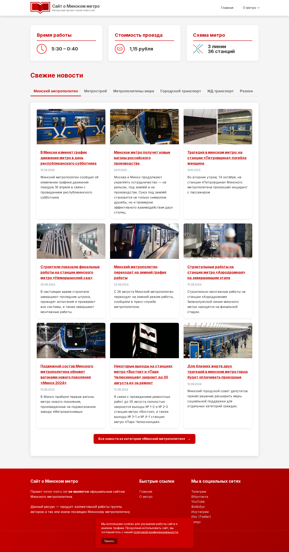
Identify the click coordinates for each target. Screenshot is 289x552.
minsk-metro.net (55, 491)
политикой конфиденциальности (155, 532)
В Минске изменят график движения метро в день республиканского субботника (68, 157)
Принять (109, 541)
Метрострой (95, 91)
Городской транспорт (180, 91)
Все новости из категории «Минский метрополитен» (142, 439)
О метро (249, 8)
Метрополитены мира (133, 91)
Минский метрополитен (56, 91)
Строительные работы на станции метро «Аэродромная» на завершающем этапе (216, 272)
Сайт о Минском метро (60, 7)
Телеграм (198, 491)
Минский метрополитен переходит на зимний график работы (140, 272)
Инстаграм (200, 512)
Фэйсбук (198, 507)
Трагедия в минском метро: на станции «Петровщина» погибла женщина (217, 157)
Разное (246, 91)
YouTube (198, 501)
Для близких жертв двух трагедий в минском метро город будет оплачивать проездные (217, 371)
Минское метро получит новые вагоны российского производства (142, 157)
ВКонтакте (199, 497)
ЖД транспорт (220, 91)
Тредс (196, 522)
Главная (227, 8)
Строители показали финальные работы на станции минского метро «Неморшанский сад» (70, 272)
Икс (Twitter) (201, 517)
